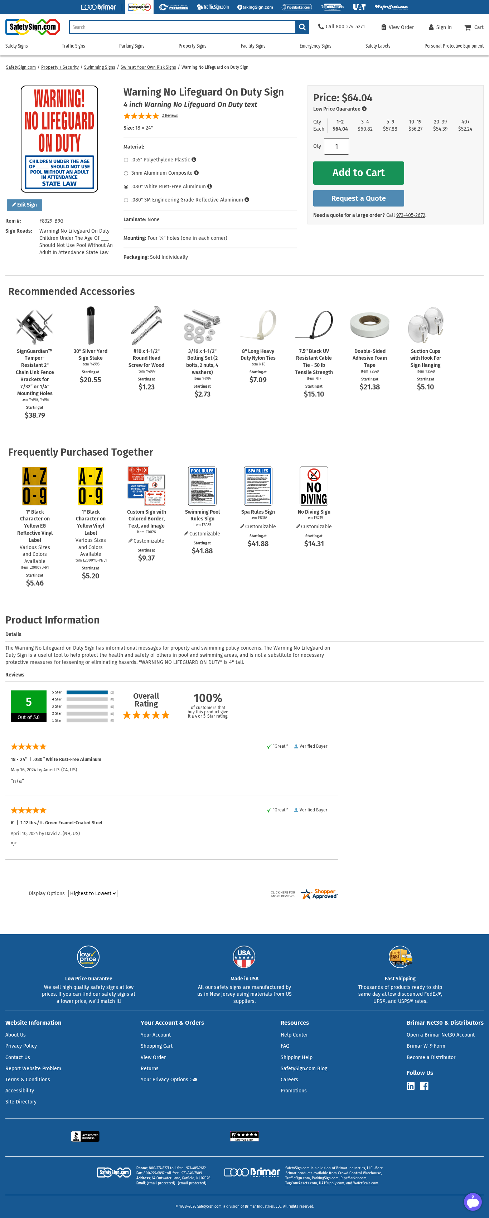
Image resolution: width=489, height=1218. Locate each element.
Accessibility (19, 1091)
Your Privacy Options (164, 1080)
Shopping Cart (157, 1046)
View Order (153, 1057)
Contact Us (17, 1057)
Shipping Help (297, 1057)
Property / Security (60, 67)
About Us (15, 1035)
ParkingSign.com (325, 1178)
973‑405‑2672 (410, 215)
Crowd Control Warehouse (359, 1173)
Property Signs (193, 46)
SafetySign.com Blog (304, 1069)
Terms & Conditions (27, 1080)
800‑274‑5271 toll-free (166, 1168)
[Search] (302, 27)
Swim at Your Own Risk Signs (148, 67)
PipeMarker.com (353, 1178)
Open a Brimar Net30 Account (441, 1035)
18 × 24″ (144, 128)
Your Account (156, 1035)
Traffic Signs (73, 46)
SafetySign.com (21, 67)
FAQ (285, 1046)
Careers (289, 1080)
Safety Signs (16, 46)
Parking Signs (132, 46)
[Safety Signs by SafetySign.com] (30, 34)
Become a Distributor (431, 1057)
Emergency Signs (315, 46)
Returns (150, 1069)
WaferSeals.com (365, 1183)
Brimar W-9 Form (426, 1046)
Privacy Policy (21, 1046)
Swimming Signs (99, 67)
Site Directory (21, 1102)
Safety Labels (378, 46)
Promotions (294, 1091)
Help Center (294, 1035)
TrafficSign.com (297, 1178)
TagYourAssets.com (301, 1183)
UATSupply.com (331, 1183)
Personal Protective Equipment (454, 46)
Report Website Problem (33, 1069)
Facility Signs (253, 46)
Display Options (47, 894)
